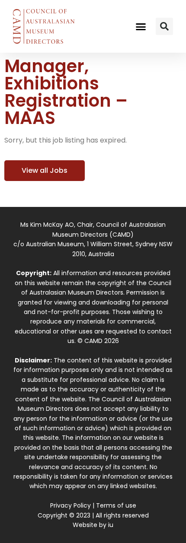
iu (110, 525)
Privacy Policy (70, 505)
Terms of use (116, 505)
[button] (141, 26)
